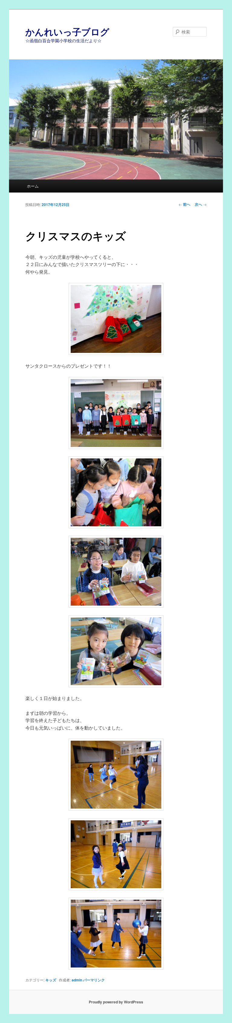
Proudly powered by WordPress (116, 1002)
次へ (201, 204)
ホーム (33, 186)
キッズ (50, 980)
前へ (184, 204)
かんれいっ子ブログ (67, 31)
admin (77, 980)
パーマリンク (94, 980)
